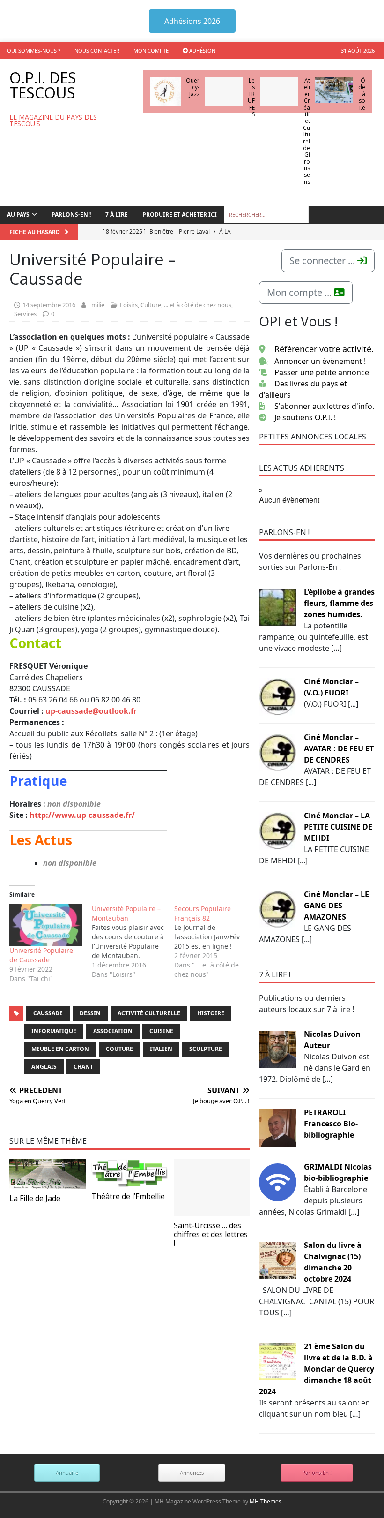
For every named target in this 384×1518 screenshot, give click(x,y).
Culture (150, 305)
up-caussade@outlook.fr (91, 711)
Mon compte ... (300, 292)
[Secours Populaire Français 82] (215, 941)
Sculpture (205, 1049)
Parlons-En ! (317, 1472)
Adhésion (201, 50)
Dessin (90, 1013)
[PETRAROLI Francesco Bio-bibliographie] (277, 1127)
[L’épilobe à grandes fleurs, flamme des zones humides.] (277, 606)
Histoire (210, 1013)
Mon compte (151, 50)
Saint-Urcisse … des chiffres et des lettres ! (211, 1234)
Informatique (53, 1031)
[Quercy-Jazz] (165, 91)
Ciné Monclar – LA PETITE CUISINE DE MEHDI (338, 826)
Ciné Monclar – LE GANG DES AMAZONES (336, 905)
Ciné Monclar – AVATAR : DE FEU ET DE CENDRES (339, 748)
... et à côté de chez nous (197, 305)
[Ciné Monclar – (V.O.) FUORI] (277, 696)
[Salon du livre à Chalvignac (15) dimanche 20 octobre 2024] (277, 1260)
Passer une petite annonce (321, 372)
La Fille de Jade (34, 1198)
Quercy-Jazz (192, 87)
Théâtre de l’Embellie (128, 1196)
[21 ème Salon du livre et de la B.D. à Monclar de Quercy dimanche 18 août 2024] (277, 1361)
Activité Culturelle (149, 1013)
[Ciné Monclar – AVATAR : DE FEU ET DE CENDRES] (277, 752)
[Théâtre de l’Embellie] (129, 1173)
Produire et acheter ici (179, 215)
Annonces (192, 1472)
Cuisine (161, 1031)
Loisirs (129, 305)
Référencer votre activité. (324, 349)
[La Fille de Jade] (47, 1174)
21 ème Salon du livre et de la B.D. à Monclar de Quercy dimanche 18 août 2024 (316, 1369)
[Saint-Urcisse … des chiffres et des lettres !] (212, 1187)
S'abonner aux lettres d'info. (324, 406)
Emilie (96, 305)
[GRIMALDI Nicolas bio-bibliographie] (277, 1181)
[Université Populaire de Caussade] (45, 925)
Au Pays (18, 215)
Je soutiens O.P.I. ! (305, 417)
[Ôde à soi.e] (334, 90)
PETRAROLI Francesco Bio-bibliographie (331, 1123)
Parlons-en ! (71, 215)
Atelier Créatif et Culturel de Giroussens (306, 131)
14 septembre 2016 (48, 305)
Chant (83, 1067)
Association (113, 1031)
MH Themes (265, 1501)
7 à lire (116, 215)
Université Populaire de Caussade (41, 955)
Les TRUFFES (251, 97)
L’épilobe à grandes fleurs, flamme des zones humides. (339, 603)
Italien (161, 1049)
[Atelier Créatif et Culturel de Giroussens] (279, 91)
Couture (119, 1049)
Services (25, 314)
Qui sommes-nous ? (33, 50)
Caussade (48, 1013)
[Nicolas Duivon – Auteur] (277, 1048)
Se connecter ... (323, 260)
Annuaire (67, 1472)
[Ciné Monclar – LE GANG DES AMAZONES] (277, 909)
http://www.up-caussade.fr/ (82, 815)
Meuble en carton (60, 1049)
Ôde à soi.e (361, 94)
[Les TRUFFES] (224, 91)
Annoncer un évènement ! (320, 361)
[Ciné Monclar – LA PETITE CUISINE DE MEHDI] (277, 830)
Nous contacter (96, 50)
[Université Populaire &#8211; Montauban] (133, 941)
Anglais (44, 1067)
